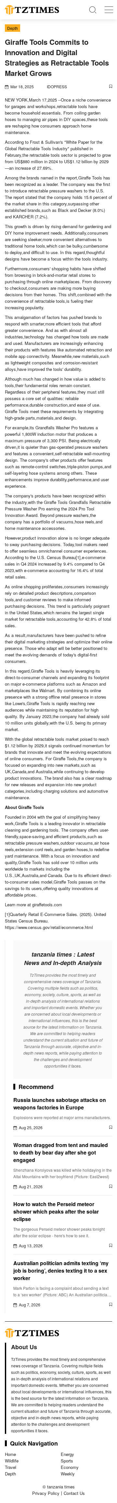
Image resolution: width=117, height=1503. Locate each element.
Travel (10, 1467)
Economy (70, 1467)
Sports (67, 1461)
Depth (10, 1474)
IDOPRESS (57, 86)
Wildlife (12, 1461)
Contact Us (74, 1493)
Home (10, 1454)
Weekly (68, 1474)
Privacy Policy (45, 1493)
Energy (67, 1454)
